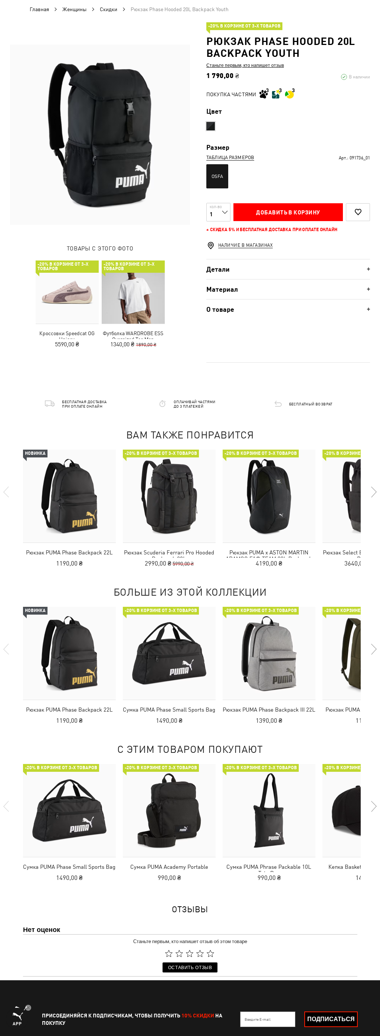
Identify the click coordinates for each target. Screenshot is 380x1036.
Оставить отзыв (190, 967)
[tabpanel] (100, 135)
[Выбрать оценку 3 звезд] (189, 953)
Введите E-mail (258, 1019)
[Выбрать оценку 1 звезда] (169, 953)
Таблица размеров (230, 157)
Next (373, 492)
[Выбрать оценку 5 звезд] (210, 953)
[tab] (288, 269)
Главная (39, 9)
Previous (6, 492)
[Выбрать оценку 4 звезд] (200, 953)
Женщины (74, 9)
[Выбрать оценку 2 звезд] (179, 953)
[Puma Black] (211, 126)
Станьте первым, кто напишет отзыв (245, 65)
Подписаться (331, 1019)
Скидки (108, 9)
